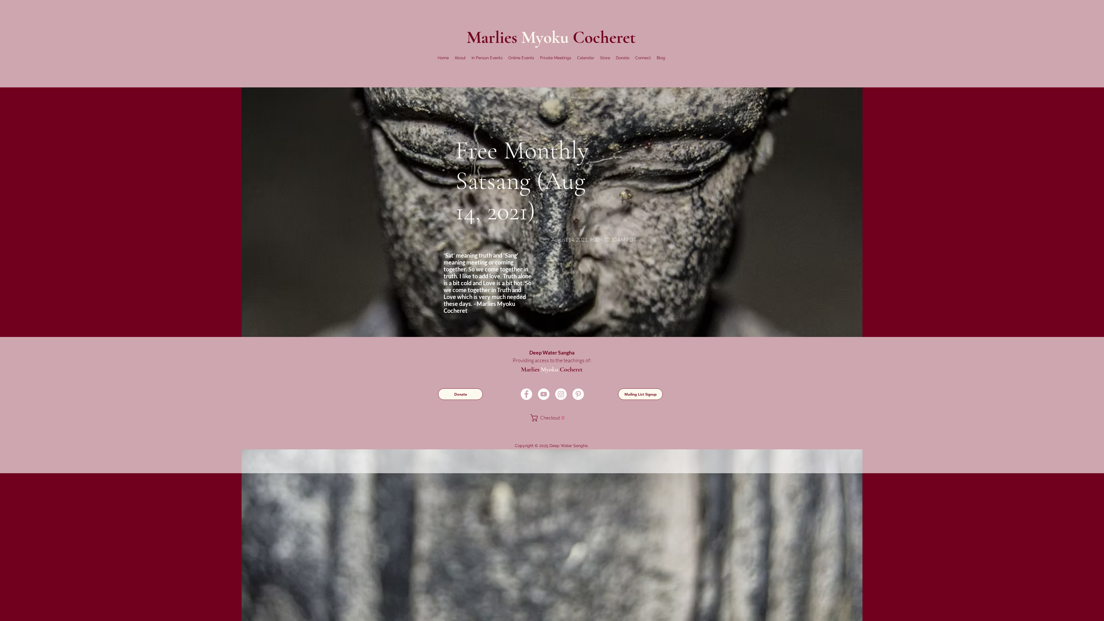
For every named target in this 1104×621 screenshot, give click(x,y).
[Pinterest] (578, 394)
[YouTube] (543, 394)
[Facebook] (526, 394)
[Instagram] (561, 394)
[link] (551, 417)
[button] (460, 57)
